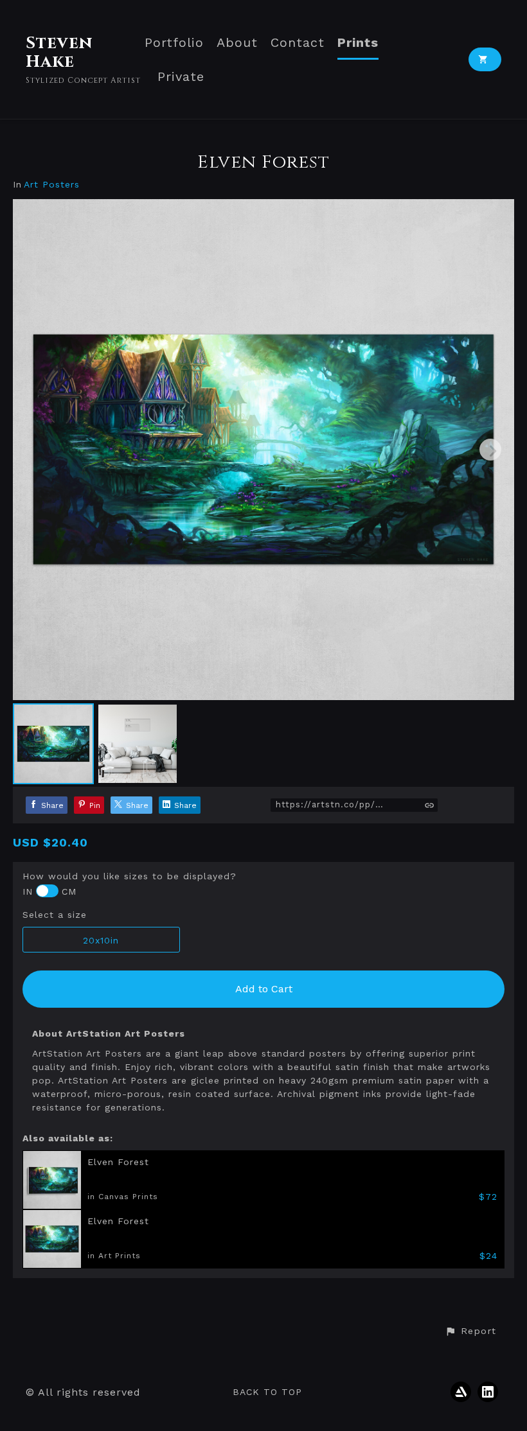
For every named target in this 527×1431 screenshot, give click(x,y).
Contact (298, 42)
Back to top (267, 1392)
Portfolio (174, 42)
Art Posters (52, 184)
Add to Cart (263, 989)
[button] (470, 1331)
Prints (358, 42)
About (237, 42)
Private (180, 76)
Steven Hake (59, 52)
